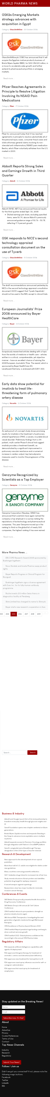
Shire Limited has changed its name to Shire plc (25, 602)
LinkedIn (5, 1083)
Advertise (6, 1030)
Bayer (12, 324)
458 (32, 614)
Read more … (8, 78)
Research (6, 1053)
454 (7, 614)
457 (26, 614)
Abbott (12, 181)
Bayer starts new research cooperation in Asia (25, 607)
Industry (5, 1050)
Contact (5, 1041)
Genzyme (13, 485)
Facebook (6, 1077)
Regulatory (6, 1056)
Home (4, 1027)
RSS (3, 1086)
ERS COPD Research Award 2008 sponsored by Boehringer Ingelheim (24, 559)
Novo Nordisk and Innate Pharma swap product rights (25, 567)
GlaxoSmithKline (16, 29)
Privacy (5, 1033)
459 (39, 614)
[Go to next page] (43, 613)
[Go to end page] (46, 613)
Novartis (13, 403)
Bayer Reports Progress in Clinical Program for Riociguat (24, 575)
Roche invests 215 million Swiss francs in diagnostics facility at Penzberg (21, 594)
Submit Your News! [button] (11, 1062)
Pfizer (12, 106)
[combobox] (14, 752)
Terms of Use (7, 1039)
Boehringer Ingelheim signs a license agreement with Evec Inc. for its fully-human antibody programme (24, 585)
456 (20, 614)
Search (33, 752)
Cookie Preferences (10, 1036)
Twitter (5, 1080)
